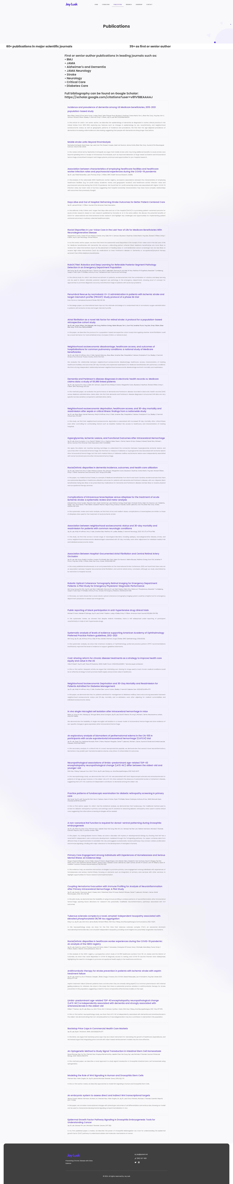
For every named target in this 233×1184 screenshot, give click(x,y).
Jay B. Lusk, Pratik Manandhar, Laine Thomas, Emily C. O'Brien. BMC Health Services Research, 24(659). (100, 175)
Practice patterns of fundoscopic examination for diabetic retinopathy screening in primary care (116, 794)
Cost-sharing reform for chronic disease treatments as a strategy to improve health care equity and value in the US (115, 659)
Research (129, 4)
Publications (118, 4)
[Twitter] (135, 1162)
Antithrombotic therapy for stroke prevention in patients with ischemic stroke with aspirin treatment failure (114, 972)
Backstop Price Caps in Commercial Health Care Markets (98, 1028)
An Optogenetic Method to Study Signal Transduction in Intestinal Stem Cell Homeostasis (114, 1051)
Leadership (139, 4)
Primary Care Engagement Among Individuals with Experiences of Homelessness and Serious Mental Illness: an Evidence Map (116, 856)
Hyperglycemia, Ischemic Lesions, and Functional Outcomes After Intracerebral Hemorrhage (116, 438)
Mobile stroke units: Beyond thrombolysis (89, 142)
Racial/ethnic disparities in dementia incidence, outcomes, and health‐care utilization (113, 467)
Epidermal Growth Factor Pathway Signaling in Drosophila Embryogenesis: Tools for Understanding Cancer (111, 1121)
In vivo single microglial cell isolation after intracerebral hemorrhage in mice (108, 711)
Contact (149, 4)
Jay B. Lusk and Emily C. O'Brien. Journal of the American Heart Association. (92, 205)
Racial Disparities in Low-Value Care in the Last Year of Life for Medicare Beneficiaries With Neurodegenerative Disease (115, 231)
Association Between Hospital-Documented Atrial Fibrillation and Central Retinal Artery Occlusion (113, 555)
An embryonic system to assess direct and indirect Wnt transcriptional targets (109, 1095)
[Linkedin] (139, 1162)
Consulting (105, 4)
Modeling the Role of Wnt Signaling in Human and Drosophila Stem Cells (105, 1075)
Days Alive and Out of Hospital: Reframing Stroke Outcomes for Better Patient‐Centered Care (116, 202)
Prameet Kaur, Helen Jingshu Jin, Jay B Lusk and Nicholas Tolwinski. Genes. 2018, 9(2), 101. (96, 1078)
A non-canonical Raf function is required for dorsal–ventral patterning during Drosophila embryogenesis (114, 824)
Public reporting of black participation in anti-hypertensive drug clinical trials (108, 610)
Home (96, 4)
